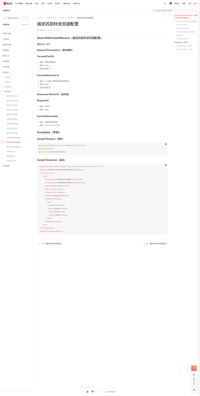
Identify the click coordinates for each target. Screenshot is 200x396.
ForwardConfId (181, 25)
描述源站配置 (11, 156)
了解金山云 (66, 3)
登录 (189, 3)
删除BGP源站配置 (12, 114)
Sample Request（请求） (184, 46)
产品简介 (6, 39)
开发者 (57, 3)
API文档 (6, 72)
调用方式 (8, 82)
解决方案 (29, 3)
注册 (195, 3)
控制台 (176, 3)
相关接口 (8, 91)
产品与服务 (19, 3)
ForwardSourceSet (182, 39)
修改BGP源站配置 (12, 119)
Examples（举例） (182, 42)
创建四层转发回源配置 (13, 137)
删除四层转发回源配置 (13, 147)
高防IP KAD (7, 33)
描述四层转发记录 (12, 128)
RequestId (179, 35)
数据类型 (8, 87)
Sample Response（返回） (185, 49)
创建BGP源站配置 (12, 110)
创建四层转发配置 (12, 124)
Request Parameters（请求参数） (187, 21)
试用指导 (6, 50)
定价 (36, 3)
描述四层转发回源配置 (13, 142)
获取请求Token (11, 161)
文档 (42, 3)
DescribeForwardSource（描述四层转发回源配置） (186, 16)
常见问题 (6, 67)
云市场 (49, 3)
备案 (183, 3)
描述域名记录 (11, 151)
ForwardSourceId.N (182, 28)
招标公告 (76, 3)
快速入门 (6, 56)
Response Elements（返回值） (186, 32)
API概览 (8, 77)
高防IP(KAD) (51, 18)
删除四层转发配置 (12, 133)
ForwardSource (50, 125)
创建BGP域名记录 (12, 96)
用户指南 (6, 61)
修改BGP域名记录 (12, 100)
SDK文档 (6, 166)
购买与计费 (7, 45)
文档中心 (6, 10)
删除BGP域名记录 (12, 105)
